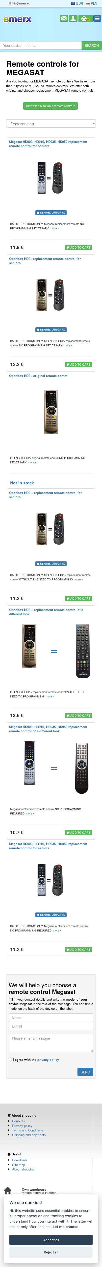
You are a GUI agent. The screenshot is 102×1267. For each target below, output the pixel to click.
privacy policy (48, 1059)
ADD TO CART (80, 247)
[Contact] (64, 18)
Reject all (51, 1252)
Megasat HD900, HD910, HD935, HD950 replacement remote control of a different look (48, 728)
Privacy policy (22, 1125)
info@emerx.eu (20, 3)
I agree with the (35, 1059)
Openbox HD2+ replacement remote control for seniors (45, 260)
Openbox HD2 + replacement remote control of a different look (46, 611)
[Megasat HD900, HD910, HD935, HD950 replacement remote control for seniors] (51, 178)
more (54, 228)
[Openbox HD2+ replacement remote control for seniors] (51, 295)
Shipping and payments (29, 1134)
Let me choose (65, 1227)
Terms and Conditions (27, 1130)
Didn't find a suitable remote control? (50, 106)
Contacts (18, 1121)
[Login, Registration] (73, 18)
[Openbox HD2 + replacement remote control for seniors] (51, 529)
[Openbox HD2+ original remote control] (51, 412)
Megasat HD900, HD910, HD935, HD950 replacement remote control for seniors (48, 143)
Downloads (20, 1160)
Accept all (51, 1240)
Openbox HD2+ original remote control (39, 375)
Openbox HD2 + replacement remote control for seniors (45, 494)
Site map (18, 1164)
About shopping (23, 1169)
